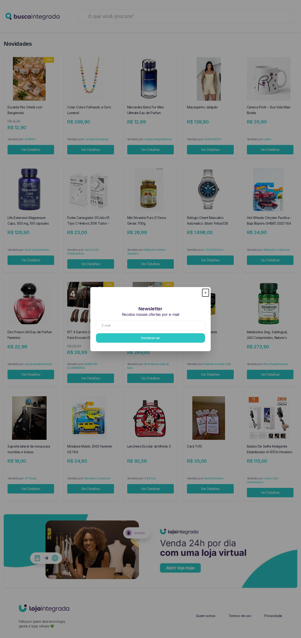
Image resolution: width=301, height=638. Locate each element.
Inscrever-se (150, 338)
